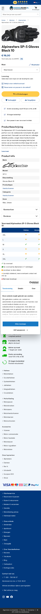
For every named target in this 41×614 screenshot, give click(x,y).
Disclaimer (31, 610)
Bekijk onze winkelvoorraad (14, 84)
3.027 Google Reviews (22, 3)
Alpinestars (22, 20)
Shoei (6, 478)
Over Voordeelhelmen (12, 549)
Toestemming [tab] (7, 288)
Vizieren (7, 430)
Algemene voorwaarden (10, 610)
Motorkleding (9, 399)
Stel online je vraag (10, 590)
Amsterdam (8, 524)
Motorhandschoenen (11, 413)
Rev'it (6, 466)
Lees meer (5, 151)
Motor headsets (9, 438)
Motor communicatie (11, 434)
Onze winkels (8, 521)
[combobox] (20, 14)
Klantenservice (9, 493)
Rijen (5, 540)
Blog (5, 560)
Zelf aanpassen (19, 330)
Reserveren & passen (11, 497)
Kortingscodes (9, 568)
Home (3, 20)
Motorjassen (8, 402)
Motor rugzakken (10, 446)
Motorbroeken (9, 406)
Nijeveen (7, 536)
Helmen (6, 370)
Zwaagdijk (7, 544)
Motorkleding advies (11, 512)
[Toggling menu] (3, 8)
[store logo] (19, 8)
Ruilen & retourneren (11, 500)
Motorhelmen (8, 374)
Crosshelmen (8, 393)
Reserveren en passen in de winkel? (17, 87)
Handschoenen (8, 188)
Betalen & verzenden (11, 504)
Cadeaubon (8, 564)
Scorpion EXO (9, 474)
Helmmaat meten (9, 516)
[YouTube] (7, 597)
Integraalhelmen (9, 389)
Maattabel (35, 65)
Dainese (7, 463)
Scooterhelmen (9, 378)
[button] (36, 2)
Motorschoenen (9, 421)
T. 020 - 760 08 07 (11, 577)
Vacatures (7, 556)
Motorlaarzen (8, 417)
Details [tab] (20, 288)
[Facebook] (11, 597)
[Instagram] (3, 597)
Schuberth (7, 470)
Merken (12, 20)
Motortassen (8, 442)
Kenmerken (8, 209)
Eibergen (7, 532)
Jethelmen (7, 385)
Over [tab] (33, 288)
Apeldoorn (7, 528)
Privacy (23, 610)
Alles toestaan (20, 324)
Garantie (7, 508)
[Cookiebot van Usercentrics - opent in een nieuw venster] (29, 282)
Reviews (7, 216)
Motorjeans (8, 409)
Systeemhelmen (9, 381)
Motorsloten (8, 449)
